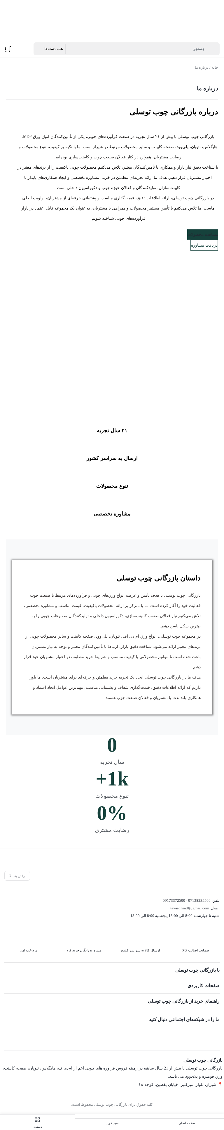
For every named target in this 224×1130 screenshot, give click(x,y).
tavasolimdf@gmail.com (189, 908)
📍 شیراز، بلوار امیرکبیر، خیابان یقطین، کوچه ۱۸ (181, 1084)
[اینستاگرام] (188, 1033)
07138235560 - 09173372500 (187, 900)
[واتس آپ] (215, 1033)
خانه (214, 67)
